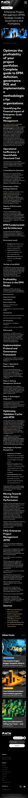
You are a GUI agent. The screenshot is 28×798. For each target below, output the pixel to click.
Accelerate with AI (6, 782)
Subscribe (17, 745)
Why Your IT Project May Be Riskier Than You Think (15, 624)
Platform (4, 765)
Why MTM (4, 774)
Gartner (11, 197)
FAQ (3, 778)
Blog (3, 780)
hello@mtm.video (6, 789)
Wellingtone (21, 214)
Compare (4, 776)
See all (24, 635)
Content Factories (6, 772)
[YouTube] (24, 786)
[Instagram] (20, 786)
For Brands (4, 769)
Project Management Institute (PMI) (12, 124)
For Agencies (5, 767)
